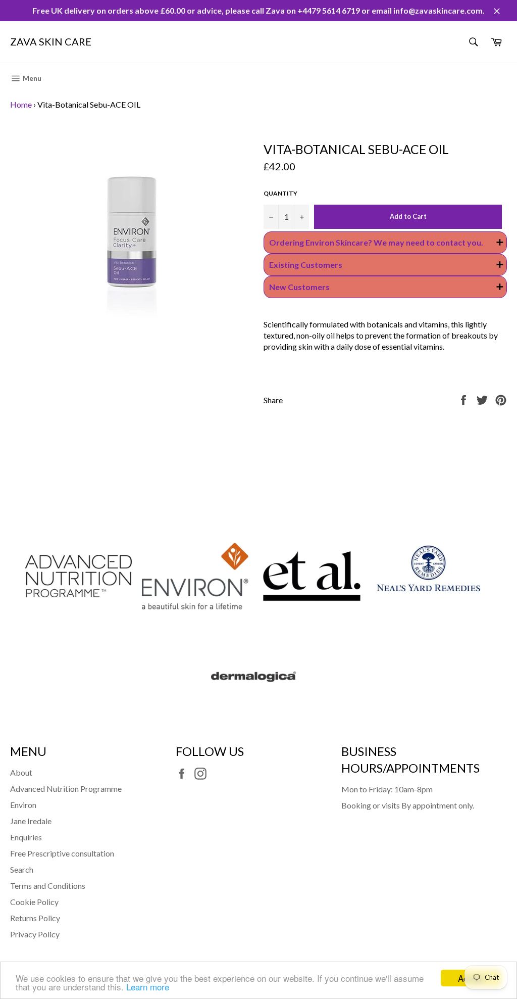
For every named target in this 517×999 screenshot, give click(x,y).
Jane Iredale (30, 821)
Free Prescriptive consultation (62, 853)
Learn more (147, 986)
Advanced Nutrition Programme (66, 788)
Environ (23, 805)
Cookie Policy (34, 902)
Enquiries (26, 837)
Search (21, 869)
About (21, 772)
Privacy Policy (35, 934)
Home (21, 104)
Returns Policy (35, 918)
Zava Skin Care (50, 41)
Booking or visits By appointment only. (407, 805)
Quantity (280, 193)
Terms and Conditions (47, 885)
